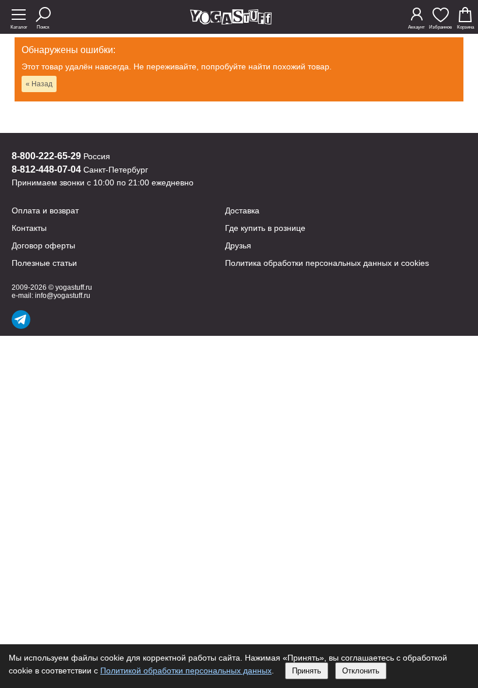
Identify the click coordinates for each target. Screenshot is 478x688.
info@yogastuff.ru (62, 296)
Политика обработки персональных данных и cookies (327, 263)
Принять (306, 670)
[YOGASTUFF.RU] (231, 21)
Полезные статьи (44, 263)
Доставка (242, 210)
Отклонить (360, 670)
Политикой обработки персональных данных (186, 670)
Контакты (29, 228)
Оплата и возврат (45, 210)
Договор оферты (43, 245)
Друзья (238, 245)
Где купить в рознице (265, 228)
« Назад (39, 84)
